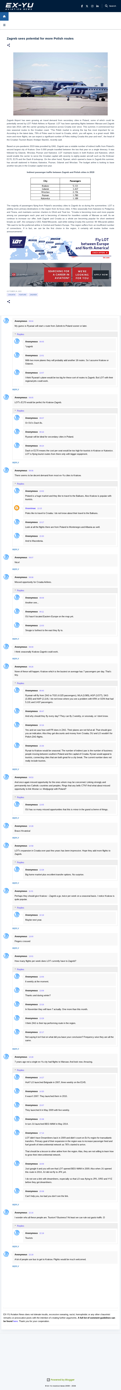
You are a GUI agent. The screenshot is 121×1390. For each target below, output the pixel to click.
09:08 (31, 577)
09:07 (41, 418)
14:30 (41, 1091)
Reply (15, 389)
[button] (8, 45)
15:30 (41, 536)
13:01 (41, 356)
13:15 (39, 508)
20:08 (41, 1191)
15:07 (41, 1105)
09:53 (31, 777)
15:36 (41, 746)
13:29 (41, 1018)
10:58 (31, 846)
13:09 (41, 991)
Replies (20, 334)
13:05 (41, 805)
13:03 (41, 626)
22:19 (41, 915)
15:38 (41, 1119)
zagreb (33, 295)
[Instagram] (92, 6)
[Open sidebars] (4, 25)
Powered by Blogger (62, 1379)
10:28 (31, 826)
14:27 (41, 1078)
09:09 (41, 598)
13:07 (41, 373)
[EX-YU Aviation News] (19, 6)
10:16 (41, 725)
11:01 (31, 891)
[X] (87, 6)
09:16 (41, 432)
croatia (11, 295)
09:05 (41, 342)
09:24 (41, 446)
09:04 (31, 321)
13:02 (41, 491)
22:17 (41, 1032)
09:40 (41, 691)
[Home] (4, 16)
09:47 (41, 711)
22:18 (41, 1233)
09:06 (31, 471)
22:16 (31, 1213)
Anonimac (30, 508)
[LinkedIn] (97, 6)
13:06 (41, 977)
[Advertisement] (60, 1354)
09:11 (41, 612)
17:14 (41, 1133)
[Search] (106, 6)
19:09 (41, 1164)
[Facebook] (82, 6)
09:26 (31, 667)
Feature (22, 295)
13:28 (41, 870)
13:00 (31, 937)
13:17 (41, 522)
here (15, 1321)
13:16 (41, 1005)
